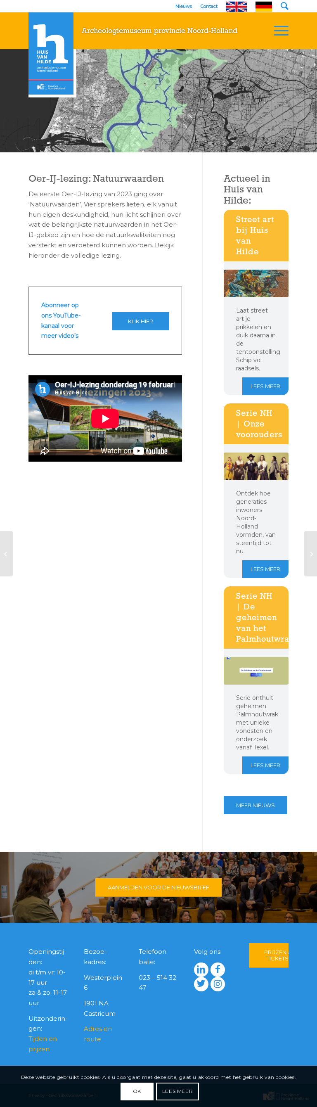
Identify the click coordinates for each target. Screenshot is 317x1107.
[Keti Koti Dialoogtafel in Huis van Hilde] (6, 553)
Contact (209, 6)
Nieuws (183, 6)
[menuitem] (277, 30)
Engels (236, 7)
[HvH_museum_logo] (51, 53)
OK (137, 1091)
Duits (263, 7)
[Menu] (277, 30)
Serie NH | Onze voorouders (259, 423)
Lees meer (265, 386)
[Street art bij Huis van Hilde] (256, 283)
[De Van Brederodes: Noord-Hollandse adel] (310, 553)
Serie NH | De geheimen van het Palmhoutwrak (265, 617)
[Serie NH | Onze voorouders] (256, 466)
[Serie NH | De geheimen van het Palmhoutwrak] (256, 671)
